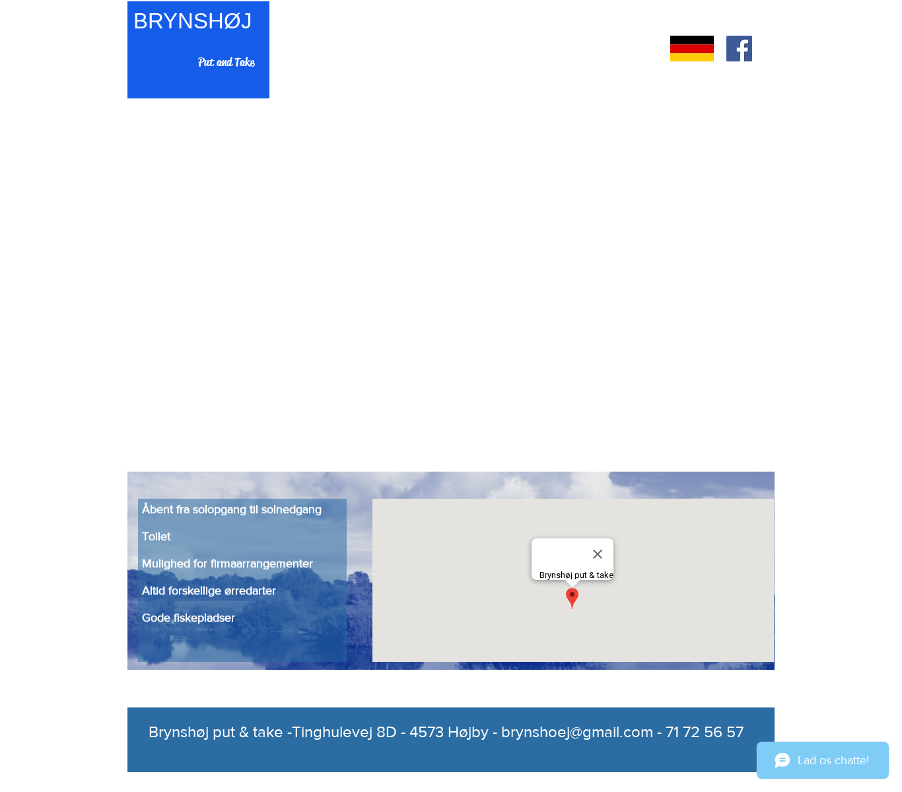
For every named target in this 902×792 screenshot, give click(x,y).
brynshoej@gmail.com (577, 731)
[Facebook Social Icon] (739, 48)
